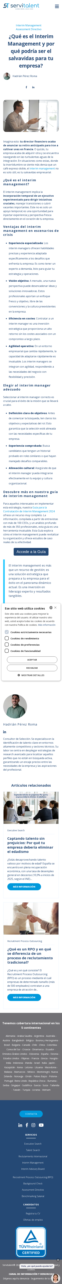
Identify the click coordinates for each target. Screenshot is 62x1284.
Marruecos (20, 1071)
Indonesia (18, 1062)
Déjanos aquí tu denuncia (16, 1278)
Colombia (52, 1044)
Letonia (29, 1067)
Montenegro (43, 1071)
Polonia (53, 1076)
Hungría (54, 1058)
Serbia (6, 1085)
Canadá (26, 1044)
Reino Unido (20, 1080)
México (31, 1071)
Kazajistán (10, 1067)
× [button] (55, 607)
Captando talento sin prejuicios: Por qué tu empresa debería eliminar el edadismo (30, 845)
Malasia (8, 1071)
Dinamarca (38, 1049)
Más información (24, 886)
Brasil (7, 1044)
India (9, 1062)
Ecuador (50, 1049)
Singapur (16, 1085)
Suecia (37, 1085)
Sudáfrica (27, 1085)
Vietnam (46, 1089)
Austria (6, 1040)
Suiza (46, 1085)
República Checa (36, 1080)
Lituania (39, 1067)
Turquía (26, 1089)
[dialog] (31, 642)
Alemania (11, 1035)
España (45, 1053)
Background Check (32, 1183)
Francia (35, 1058)
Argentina (39, 1035)
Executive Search (16, 830)
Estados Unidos (11, 1058)
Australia (51, 1035)
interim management (42, 168)
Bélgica (30, 1040)
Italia (44, 1062)
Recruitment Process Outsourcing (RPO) (33, 1177)
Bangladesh (18, 1040)
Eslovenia (34, 1053)
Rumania (52, 1080)
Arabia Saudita (24, 1035)
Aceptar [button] (32, 659)
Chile (35, 1044)
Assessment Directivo (28, 29)
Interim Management (28, 25)
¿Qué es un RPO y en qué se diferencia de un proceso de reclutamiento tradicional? (30, 956)
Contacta (31, 1114)
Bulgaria (16, 1044)
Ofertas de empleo (33, 1219)
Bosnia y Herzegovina (47, 1040)
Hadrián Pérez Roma (25, 76)
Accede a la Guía (31, 552)
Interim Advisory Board (33, 1168)
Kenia (20, 1067)
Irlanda (29, 1062)
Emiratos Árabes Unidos (14, 1053)
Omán (28, 1076)
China (42, 1044)
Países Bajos (40, 1076)
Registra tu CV (33, 1213)
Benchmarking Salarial (33, 1196)
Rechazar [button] (32, 667)
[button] (31, 675)
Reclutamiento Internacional (33, 1156)
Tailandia (54, 1085)
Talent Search (33, 1150)
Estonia (55, 1053)
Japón (52, 1062)
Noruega (19, 1076)
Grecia (44, 1058)
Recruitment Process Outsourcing (24, 941)
